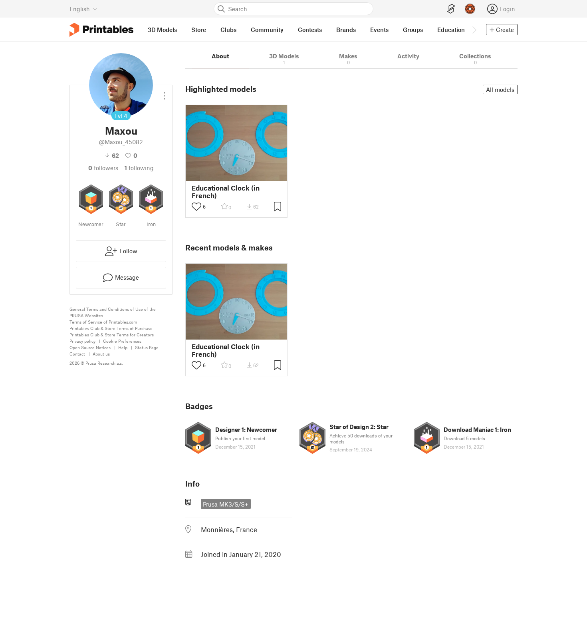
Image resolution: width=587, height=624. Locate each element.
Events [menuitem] (379, 29)
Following (139, 167)
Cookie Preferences (122, 341)
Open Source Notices (90, 347)
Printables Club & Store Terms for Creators (111, 334)
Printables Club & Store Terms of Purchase (111, 328)
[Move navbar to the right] (474, 30)
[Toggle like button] (196, 206)
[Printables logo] (101, 30)
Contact (77, 353)
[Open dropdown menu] (165, 93)
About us (101, 353)
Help (122, 347)
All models (500, 89)
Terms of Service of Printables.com (103, 321)
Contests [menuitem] (310, 29)
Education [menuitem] (451, 29)
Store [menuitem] (198, 29)
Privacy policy (82, 341)
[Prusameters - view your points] (470, 9)
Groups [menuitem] (413, 29)
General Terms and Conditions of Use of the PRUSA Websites (112, 312)
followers (103, 167)
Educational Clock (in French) (226, 191)
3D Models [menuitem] (162, 29)
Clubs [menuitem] (228, 29)
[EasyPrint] (451, 9)
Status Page (147, 347)
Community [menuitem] (267, 29)
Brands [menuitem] (346, 29)
